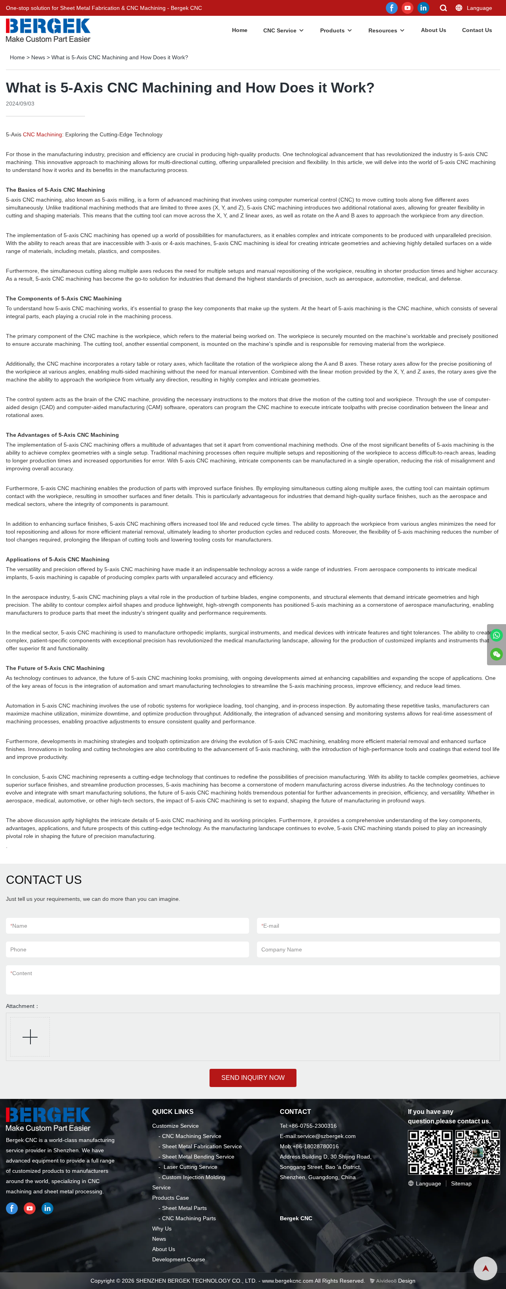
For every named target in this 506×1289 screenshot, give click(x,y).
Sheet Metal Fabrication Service (202, 1146)
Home (239, 30)
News (38, 57)
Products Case (170, 1198)
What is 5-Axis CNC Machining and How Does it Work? (119, 57)
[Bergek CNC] (496, 635)
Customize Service (175, 1126)
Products (332, 30)
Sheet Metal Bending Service (198, 1156)
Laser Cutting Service (190, 1167)
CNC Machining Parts (189, 1218)
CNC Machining (42, 134)
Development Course (178, 1259)
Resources (382, 30)
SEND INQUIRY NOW (253, 1077)
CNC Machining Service (191, 1136)
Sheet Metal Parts (184, 1208)
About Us (433, 30)
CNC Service (279, 30)
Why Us (162, 1228)
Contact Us (477, 30)
